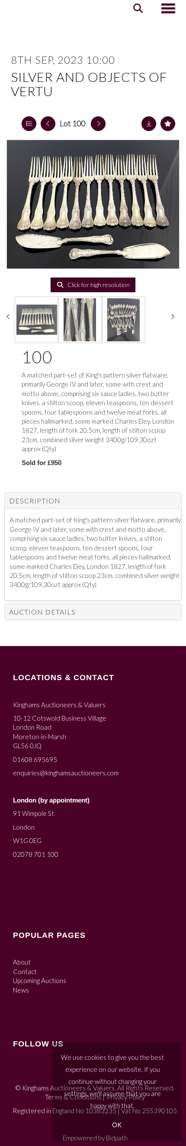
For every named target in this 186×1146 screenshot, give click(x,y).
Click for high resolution (98, 284)
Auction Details (42, 612)
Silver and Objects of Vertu (89, 84)
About (22, 962)
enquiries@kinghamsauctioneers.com (66, 773)
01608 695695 (35, 759)
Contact (25, 971)
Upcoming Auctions (39, 980)
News (21, 990)
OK (117, 1124)
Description (35, 500)
